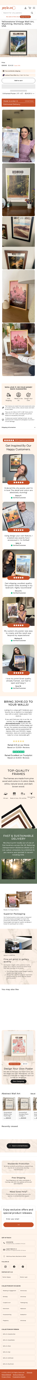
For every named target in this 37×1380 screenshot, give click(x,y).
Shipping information (9, 427)
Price (3, 62)
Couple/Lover (7, 1302)
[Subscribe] (18, 1224)
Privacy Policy (6, 1377)
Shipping (29, 1372)
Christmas (23, 1296)
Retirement (6, 1308)
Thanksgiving (24, 1302)
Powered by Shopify (19, 1377)
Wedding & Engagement (9, 1290)
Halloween (23, 1308)
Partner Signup (7, 1277)
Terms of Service (18, 1375)
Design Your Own (25, 17)
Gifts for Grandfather (9, 1340)
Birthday (5, 1296)
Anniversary (23, 1290)
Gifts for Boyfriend (8, 1364)
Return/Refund (6, 1375)
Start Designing (18, 1081)
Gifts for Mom (7, 1346)
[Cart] (29, 8)
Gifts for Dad (6, 1352)
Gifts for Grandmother (9, 1334)
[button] (18, 86)
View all (32, 1093)
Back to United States (20, 1146)
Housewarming (7, 1314)
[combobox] (18, 13)
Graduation (23, 1314)
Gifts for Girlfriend (8, 1358)
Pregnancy (6, 1320)
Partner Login (24, 1277)
